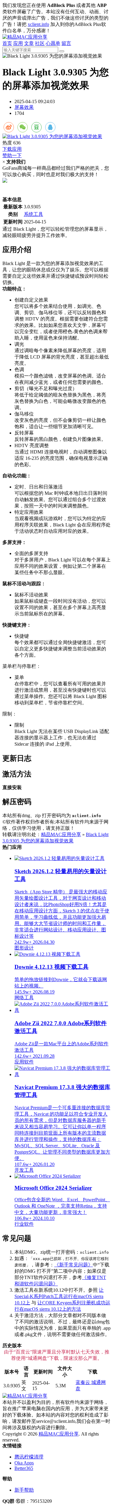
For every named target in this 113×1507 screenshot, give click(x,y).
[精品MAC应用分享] (24, 36)
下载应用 (12, 149)
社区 (40, 43)
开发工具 (24, 1170)
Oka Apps (24, 1462)
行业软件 (24, 1224)
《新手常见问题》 (73, 1264)
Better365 (23, 1468)
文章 (29, 43)
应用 (18, 43)
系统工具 (33, 214)
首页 (7, 43)
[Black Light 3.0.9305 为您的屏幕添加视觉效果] (56, 137)
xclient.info (38, 24)
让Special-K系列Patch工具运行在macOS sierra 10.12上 (59, 1296)
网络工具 (24, 997)
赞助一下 (12, 155)
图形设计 (24, 947)
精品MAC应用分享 (61, 834)
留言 (66, 43)
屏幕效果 (24, 107)
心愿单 (53, 43)
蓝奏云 (83, 1382)
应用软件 (24, 1061)
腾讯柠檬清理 (28, 1456)
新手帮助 (24, 1490)
